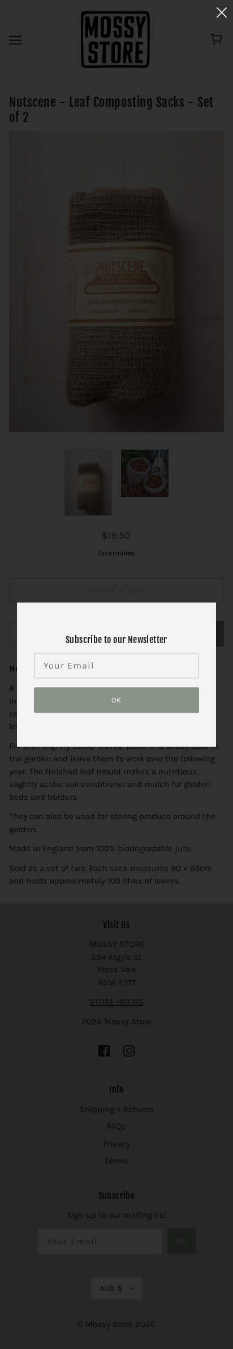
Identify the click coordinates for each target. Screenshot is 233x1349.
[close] (221, 12)
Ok (116, 700)
